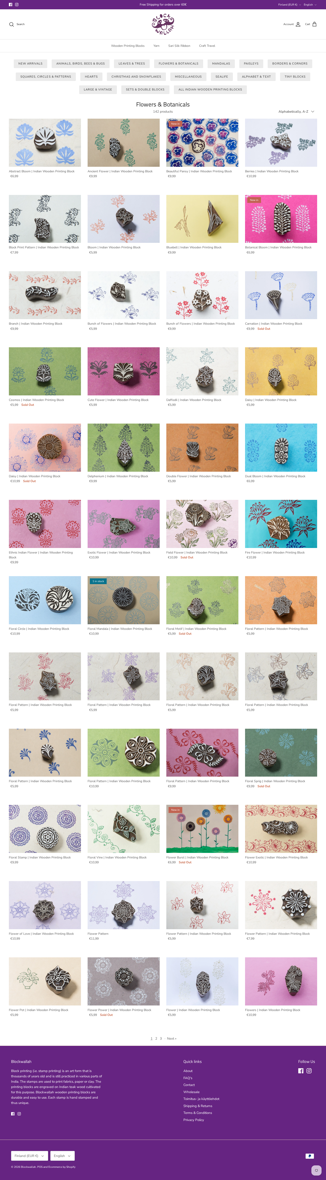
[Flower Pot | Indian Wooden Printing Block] (45, 981)
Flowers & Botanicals (178, 64)
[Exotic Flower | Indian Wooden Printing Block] (124, 524)
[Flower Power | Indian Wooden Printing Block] (124, 981)
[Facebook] (10, 4)
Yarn (156, 46)
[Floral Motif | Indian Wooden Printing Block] (202, 600)
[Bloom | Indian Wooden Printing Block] (124, 219)
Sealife (222, 77)
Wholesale (191, 1092)
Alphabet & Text (256, 77)
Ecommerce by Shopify (61, 1167)
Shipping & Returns (197, 1106)
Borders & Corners (290, 64)
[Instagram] (16, 4)
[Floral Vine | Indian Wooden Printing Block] (124, 829)
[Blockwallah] (163, 24)
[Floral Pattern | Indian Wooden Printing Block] (281, 600)
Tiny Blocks (295, 77)
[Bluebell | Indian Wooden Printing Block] (202, 219)
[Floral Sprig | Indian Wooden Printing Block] (281, 753)
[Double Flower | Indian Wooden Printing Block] (202, 448)
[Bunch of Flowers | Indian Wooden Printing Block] (124, 295)
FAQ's (187, 1078)
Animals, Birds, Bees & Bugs (80, 64)
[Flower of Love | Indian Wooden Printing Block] (45, 905)
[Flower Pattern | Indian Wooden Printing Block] (202, 905)
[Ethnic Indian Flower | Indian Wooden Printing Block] (45, 524)
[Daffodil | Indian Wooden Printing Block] (202, 371)
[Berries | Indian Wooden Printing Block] (281, 143)
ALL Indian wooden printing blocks (210, 90)
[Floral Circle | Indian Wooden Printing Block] (45, 600)
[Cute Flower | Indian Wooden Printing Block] (124, 371)
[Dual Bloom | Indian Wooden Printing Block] (281, 448)
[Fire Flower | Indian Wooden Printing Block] (281, 524)
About (187, 1071)
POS (40, 1167)
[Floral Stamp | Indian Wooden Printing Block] (45, 829)
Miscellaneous (188, 77)
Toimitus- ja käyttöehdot (201, 1099)
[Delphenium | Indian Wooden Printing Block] (124, 448)
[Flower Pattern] (124, 905)
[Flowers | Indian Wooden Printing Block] (281, 981)
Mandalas (221, 64)
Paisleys (251, 64)
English (308, 4)
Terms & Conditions (197, 1113)
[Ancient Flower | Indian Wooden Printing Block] (124, 143)
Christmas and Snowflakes (136, 77)
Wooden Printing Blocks (128, 46)
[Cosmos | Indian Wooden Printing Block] (45, 371)
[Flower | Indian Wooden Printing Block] (202, 981)
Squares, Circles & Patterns (45, 77)
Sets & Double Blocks (145, 90)
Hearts (91, 77)
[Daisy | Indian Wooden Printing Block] (281, 371)
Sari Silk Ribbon (179, 46)
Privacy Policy (193, 1120)
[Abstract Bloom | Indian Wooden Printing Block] (45, 143)
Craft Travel (207, 46)
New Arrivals (30, 64)
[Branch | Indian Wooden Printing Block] (45, 295)
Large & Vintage (98, 90)
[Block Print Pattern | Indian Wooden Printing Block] (45, 219)
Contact (189, 1085)
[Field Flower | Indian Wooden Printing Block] (202, 524)
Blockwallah (28, 1167)
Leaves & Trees (132, 64)
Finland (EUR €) (287, 4)
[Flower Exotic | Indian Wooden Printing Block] (281, 829)
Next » (172, 1038)
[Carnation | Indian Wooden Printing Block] (281, 295)
